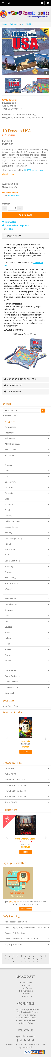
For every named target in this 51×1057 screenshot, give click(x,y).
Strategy (8, 572)
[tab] (25, 235)
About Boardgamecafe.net (27, 1009)
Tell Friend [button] (14, 391)
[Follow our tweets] (29, 1040)
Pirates (8, 649)
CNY (7, 621)
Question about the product (16, 225)
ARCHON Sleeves (12, 444)
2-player (8, 465)
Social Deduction (12, 560)
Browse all (9, 693)
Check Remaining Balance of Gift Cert (21, 938)
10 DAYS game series (33, 170)
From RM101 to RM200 (15, 785)
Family (8, 510)
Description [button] (14, 236)
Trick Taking (10, 577)
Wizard (8, 660)
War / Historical (11, 583)
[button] (6, 737)
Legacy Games (11, 527)
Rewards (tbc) (27, 991)
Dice (7, 498)
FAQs (27, 993)
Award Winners (11, 681)
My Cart (27, 985)
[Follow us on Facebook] (18, 1040)
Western (8, 589)
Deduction (9, 487)
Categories (15, 24)
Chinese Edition (11, 687)
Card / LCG (9, 470)
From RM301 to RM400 (15, 796)
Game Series (10, 670)
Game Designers (12, 676)
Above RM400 (11, 802)
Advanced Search (10, 415)
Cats (7, 615)
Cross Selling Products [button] (21, 379)
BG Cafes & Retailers (27, 1020)
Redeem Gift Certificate (15, 933)
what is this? (14, 195)
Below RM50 (10, 774)
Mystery (8, 532)
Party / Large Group (13, 538)
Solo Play (9, 566)
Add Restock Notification (16, 921)
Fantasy (8, 515)
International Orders (27, 1017)
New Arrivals (10, 427)
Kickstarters (10, 438)
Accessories (10, 455)
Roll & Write (10, 549)
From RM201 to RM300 (15, 791)
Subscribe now (25, 908)
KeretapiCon (10, 598)
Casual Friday (11, 604)
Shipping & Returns (13, 944)
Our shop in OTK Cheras (27, 1012)
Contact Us (27, 996)
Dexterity (9, 493)
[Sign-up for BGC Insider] (33, 1040)
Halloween (9, 638)
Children (8, 476)
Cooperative (10, 482)
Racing (8, 544)
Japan (7, 643)
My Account (27, 982)
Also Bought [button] (15, 385)
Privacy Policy (27, 1023)
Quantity (6, 203)
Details (25, 751)
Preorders (9, 432)
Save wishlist (10, 222)
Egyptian (8, 627)
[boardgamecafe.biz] (24, 14)
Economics (10, 504)
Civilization (9, 610)
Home (4, 24)
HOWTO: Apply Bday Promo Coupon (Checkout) (26, 927)
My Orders (27, 988)
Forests (8, 632)
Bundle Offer (10, 449)
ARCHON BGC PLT (33, 1044)
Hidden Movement (13, 521)
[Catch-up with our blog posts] (25, 1040)
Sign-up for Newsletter (25, 1036)
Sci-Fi (7, 555)
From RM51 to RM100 (15, 779)
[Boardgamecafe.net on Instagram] (21, 1040)
